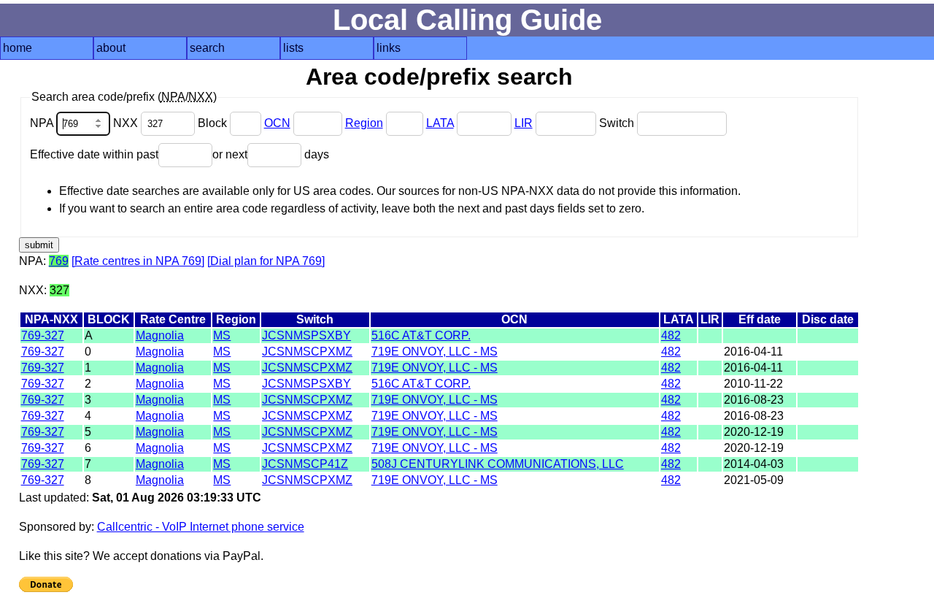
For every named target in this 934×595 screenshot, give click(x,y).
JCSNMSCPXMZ (307, 351)
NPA (43, 123)
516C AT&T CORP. (421, 335)
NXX (127, 123)
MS (222, 335)
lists (293, 48)
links (389, 48)
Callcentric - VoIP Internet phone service (200, 527)
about (111, 48)
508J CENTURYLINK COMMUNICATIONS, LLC (497, 464)
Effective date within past (94, 154)
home (17, 48)
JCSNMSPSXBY (306, 335)
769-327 (42, 335)
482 (671, 335)
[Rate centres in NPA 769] (138, 261)
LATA (440, 123)
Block (214, 123)
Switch (618, 123)
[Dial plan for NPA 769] (266, 261)
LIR (523, 123)
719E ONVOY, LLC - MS (434, 351)
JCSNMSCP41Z (305, 464)
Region (364, 123)
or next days (270, 154)
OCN (277, 123)
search (207, 48)
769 (59, 261)
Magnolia (160, 335)
